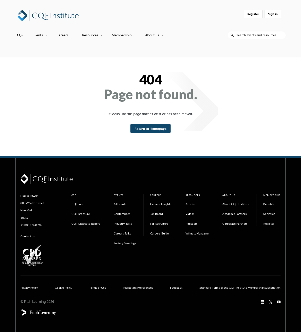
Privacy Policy (29, 287)
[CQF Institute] (48, 15)
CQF (20, 35)
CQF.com (77, 204)
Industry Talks (123, 223)
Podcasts (192, 223)
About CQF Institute (235, 204)
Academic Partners (234, 213)
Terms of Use (97, 287)
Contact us (27, 236)
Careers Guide (159, 233)
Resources (90, 35)
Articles (191, 204)
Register (253, 14)
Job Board (156, 213)
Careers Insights (161, 204)
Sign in (273, 14)
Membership (122, 35)
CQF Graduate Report (85, 223)
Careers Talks (122, 233)
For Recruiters (159, 223)
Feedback (176, 287)
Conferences (122, 213)
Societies (269, 213)
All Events (120, 204)
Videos (190, 213)
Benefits (268, 204)
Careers (63, 35)
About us (152, 35)
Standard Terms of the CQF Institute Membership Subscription (240, 287)
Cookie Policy (63, 287)
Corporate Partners (235, 223)
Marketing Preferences (138, 287)
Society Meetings (125, 243)
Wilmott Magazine (197, 233)
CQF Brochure (80, 213)
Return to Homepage (150, 128)
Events (38, 35)
